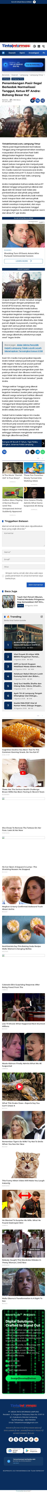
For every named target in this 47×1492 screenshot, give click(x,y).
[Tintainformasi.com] (16, 46)
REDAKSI (9, 1428)
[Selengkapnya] (41, 616)
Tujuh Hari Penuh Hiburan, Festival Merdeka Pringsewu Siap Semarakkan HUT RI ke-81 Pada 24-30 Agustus (30, 601)
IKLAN (31, 1433)
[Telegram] (37, 452)
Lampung (6, 79)
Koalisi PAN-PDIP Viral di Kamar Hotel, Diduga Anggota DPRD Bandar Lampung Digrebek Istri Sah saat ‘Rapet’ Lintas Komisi (28, 704)
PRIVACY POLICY (35, 1430)
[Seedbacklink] (36, 1439)
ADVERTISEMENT (20, 1433)
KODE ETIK (19, 1428)
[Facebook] (27, 452)
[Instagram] (21, 1441)
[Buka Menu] (38, 46)
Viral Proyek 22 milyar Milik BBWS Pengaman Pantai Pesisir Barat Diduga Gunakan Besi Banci (28, 655)
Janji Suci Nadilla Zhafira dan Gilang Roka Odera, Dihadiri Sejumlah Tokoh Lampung (28, 684)
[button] (34, 46)
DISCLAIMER (9, 1430)
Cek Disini (16, 1463)
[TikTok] (31, 1441)
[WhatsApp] (42, 452)
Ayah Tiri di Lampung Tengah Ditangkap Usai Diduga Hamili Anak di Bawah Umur (28, 694)
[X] (16, 1441)
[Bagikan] (42, 100)
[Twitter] (32, 452)
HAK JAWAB (21, 1430)
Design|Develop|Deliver (23, 1378)
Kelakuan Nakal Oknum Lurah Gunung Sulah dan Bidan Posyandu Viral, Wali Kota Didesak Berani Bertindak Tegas (28, 675)
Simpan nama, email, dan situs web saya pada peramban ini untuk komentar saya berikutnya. (24, 576)
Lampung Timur (17, 79)
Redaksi (5, 100)
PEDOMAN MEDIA (32, 1428)
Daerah (20, 606)
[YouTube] (26, 1441)
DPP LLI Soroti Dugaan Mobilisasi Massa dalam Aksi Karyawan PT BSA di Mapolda (28, 665)
